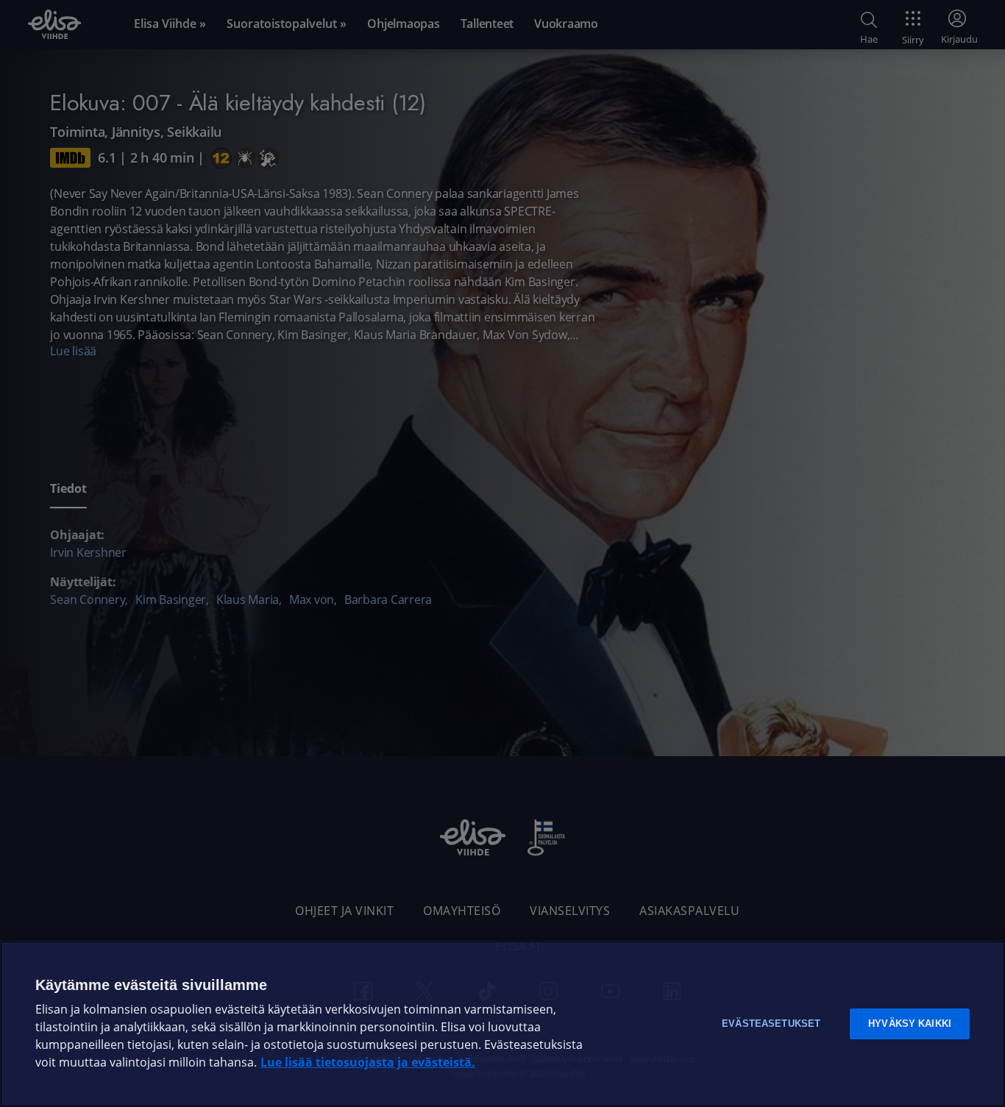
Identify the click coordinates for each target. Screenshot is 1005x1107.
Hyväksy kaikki (909, 1023)
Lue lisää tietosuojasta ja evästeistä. (367, 1062)
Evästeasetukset (771, 1023)
